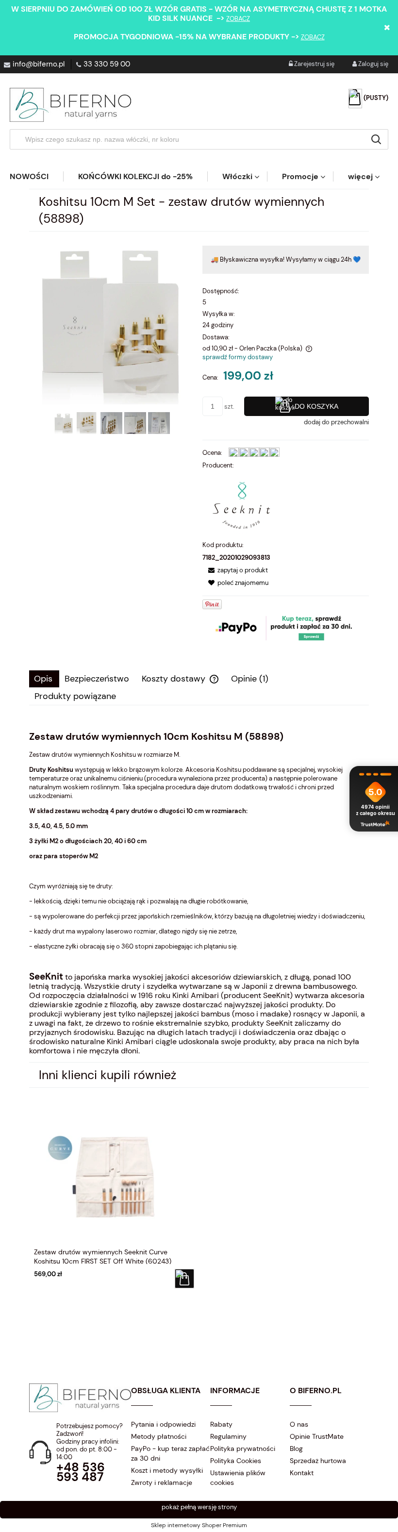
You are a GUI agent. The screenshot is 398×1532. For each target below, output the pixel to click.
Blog (296, 1448)
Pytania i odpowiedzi (163, 1424)
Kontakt (302, 1472)
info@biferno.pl (39, 64)
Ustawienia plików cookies (237, 1477)
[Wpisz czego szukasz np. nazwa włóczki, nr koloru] (376, 139)
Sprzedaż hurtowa (318, 1460)
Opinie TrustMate (317, 1436)
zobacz (238, 19)
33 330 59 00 (106, 64)
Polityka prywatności (242, 1448)
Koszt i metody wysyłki (167, 1470)
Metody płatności (158, 1436)
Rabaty (221, 1424)
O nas (299, 1424)
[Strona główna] (70, 105)
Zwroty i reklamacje (161, 1482)
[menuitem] (36, 176)
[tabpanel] (199, 893)
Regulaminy (228, 1436)
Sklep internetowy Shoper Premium (199, 1525)
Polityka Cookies (235, 1460)
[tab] (44, 678)
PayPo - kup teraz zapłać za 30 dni (170, 1453)
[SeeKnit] (241, 504)
